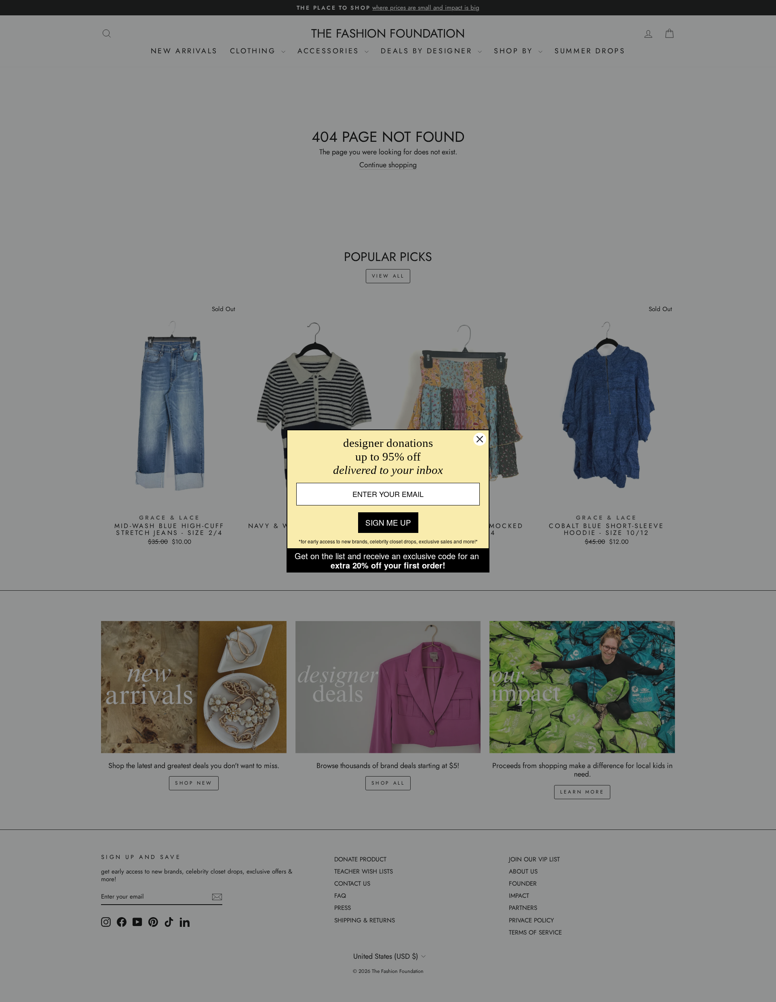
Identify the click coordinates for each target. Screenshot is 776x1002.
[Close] (479, 439)
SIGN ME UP (388, 522)
